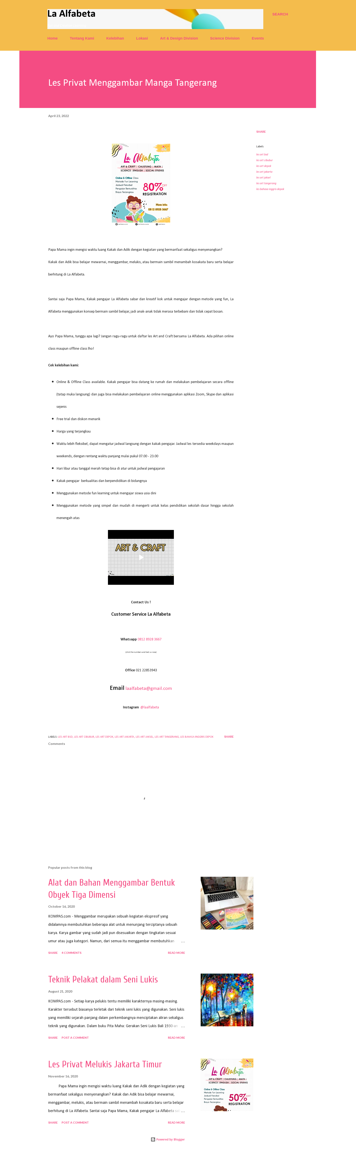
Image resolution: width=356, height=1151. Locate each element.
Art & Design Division (179, 38)
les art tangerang (266, 183)
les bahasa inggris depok (270, 189)
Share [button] (261, 131)
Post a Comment (75, 1037)
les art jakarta (264, 171)
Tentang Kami (82, 38)
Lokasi (142, 38)
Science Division (225, 38)
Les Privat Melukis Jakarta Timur (105, 1064)
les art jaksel (263, 177)
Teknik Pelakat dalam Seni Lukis (103, 979)
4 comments (71, 952)
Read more (176, 952)
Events (258, 38)
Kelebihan (115, 38)
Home (52, 38)
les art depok (263, 166)
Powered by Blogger (170, 1139)
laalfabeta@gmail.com (148, 688)
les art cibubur (264, 160)
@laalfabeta (150, 707)
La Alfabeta (71, 14)
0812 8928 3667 (150, 639)
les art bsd (262, 154)
